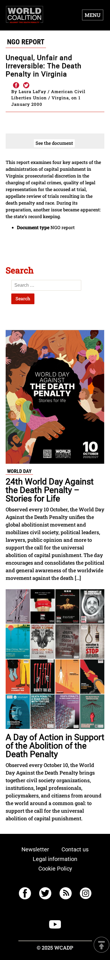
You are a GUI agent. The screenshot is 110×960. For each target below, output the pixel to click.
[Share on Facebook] (15, 85)
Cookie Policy (55, 868)
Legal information (55, 859)
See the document (54, 143)
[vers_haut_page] (101, 945)
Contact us (75, 849)
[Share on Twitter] (26, 85)
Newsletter (35, 849)
